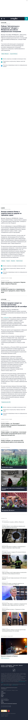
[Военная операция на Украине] (14, 654)
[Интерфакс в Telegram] (4, 706)
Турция (8, 260)
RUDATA (2, 702)
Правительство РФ (6, 402)
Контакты (3, 665)
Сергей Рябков (13, 53)
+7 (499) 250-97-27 (15, 685)
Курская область (17, 149)
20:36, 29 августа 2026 (5, 209)
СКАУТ (2, 694)
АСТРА (2, 696)
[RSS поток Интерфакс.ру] (8, 706)
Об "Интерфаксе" (9, 665)
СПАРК (2, 691)
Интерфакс (14, 19)
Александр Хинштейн (6, 149)
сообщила (6, 317)
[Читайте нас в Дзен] (2, 706)
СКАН (2, 701)
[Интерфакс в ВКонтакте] (6, 706)
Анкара (3, 260)
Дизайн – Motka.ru (4, 716)
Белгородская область (16, 151)
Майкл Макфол (5, 53)
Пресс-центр (15, 665)
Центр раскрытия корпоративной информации (9, 703)
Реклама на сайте (4, 666)
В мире (3, 208)
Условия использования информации (8, 713)
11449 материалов (5, 658)
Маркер (2, 695)
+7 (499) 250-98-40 (6, 685)
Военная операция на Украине (9, 656)
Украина (13, 260)
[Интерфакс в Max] (10, 706)
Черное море (19, 260)
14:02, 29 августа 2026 (5, 300)
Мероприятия (11, 666)
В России (3, 22)
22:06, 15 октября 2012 (5, 23)
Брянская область (6, 151)
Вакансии (21, 665)
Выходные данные (4, 714)
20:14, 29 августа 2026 (5, 75)
